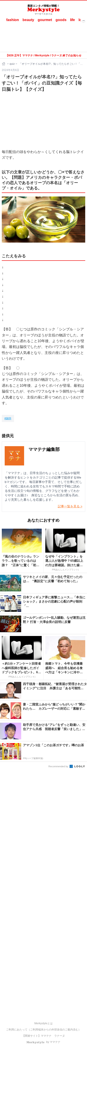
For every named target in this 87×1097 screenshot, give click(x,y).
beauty (28, 20)
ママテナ (46, 1035)
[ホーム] (4, 64)
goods (61, 20)
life (72, 20)
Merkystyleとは (43, 1023)
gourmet (45, 20)
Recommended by (58, 766)
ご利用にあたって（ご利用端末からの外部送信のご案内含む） (43, 1029)
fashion (12, 20)
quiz (12, 63)
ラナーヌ (59, 1035)
